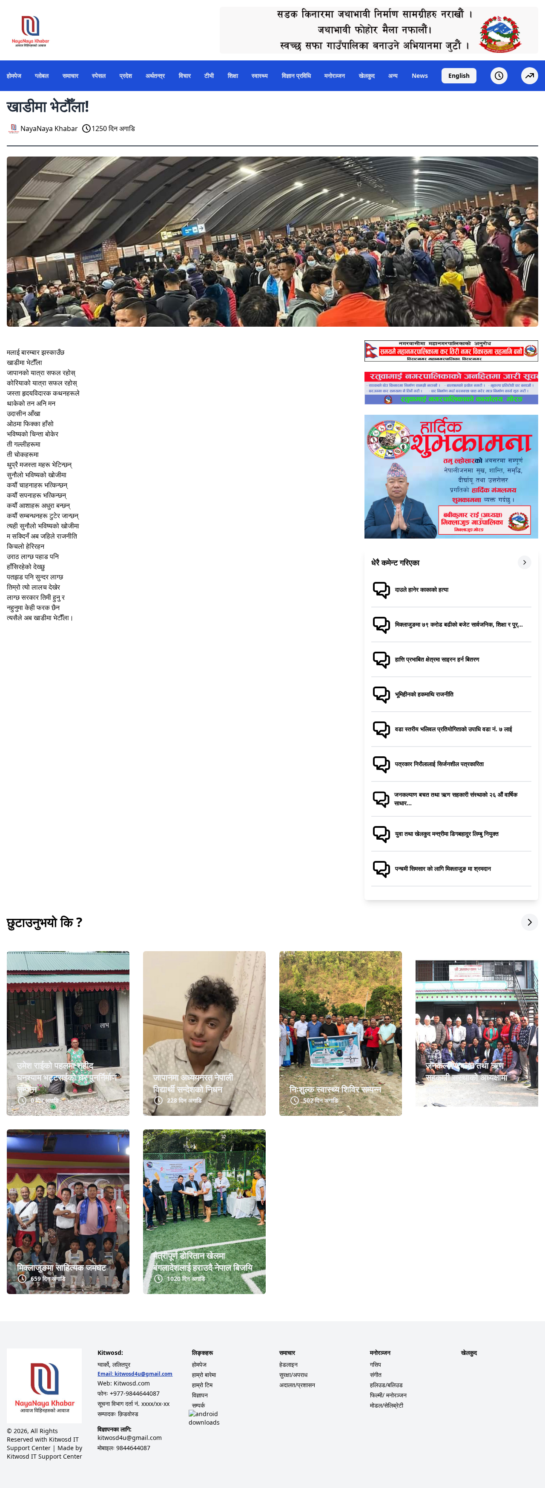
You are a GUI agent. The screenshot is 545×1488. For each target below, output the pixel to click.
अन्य (393, 75)
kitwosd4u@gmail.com (143, 1373)
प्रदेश (126, 75)
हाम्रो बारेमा (204, 1375)
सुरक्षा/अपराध (293, 1375)
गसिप (375, 1364)
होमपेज (14, 75)
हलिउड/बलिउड (386, 1385)
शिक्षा (233, 75)
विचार (185, 75)
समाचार (70, 75)
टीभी (209, 75)
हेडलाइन (288, 1364)
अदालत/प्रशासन (297, 1385)
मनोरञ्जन (334, 75)
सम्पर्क (198, 1405)
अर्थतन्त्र (155, 75)
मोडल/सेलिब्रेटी (386, 1405)
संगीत (376, 1375)
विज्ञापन (200, 1395)
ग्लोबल (42, 75)
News (420, 75)
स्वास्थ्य (260, 75)
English (459, 75)
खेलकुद (367, 75)
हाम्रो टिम (202, 1385)
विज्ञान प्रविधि (296, 75)
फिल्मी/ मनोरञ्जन (388, 1395)
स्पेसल (99, 75)
